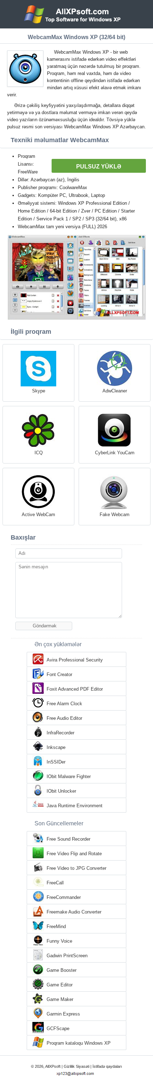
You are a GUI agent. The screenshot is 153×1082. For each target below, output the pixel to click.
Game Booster (61, 970)
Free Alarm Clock (64, 703)
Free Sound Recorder (68, 839)
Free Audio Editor (64, 718)
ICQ (39, 452)
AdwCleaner (114, 390)
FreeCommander (64, 897)
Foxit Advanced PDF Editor (75, 689)
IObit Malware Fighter (69, 776)
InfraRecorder (60, 732)
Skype (38, 390)
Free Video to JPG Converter (76, 868)
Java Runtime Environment (74, 805)
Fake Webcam (115, 514)
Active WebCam (38, 514)
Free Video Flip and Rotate (74, 853)
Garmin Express (63, 1014)
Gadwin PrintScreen (67, 955)
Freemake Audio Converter (74, 912)
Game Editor (60, 984)
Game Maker (60, 999)
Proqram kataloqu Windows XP (79, 1043)
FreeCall (55, 882)
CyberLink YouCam (114, 452)
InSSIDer (56, 762)
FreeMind (56, 926)
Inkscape (56, 747)
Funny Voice (59, 941)
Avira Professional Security (75, 660)
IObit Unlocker (61, 791)
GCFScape (58, 1028)
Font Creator (59, 674)
